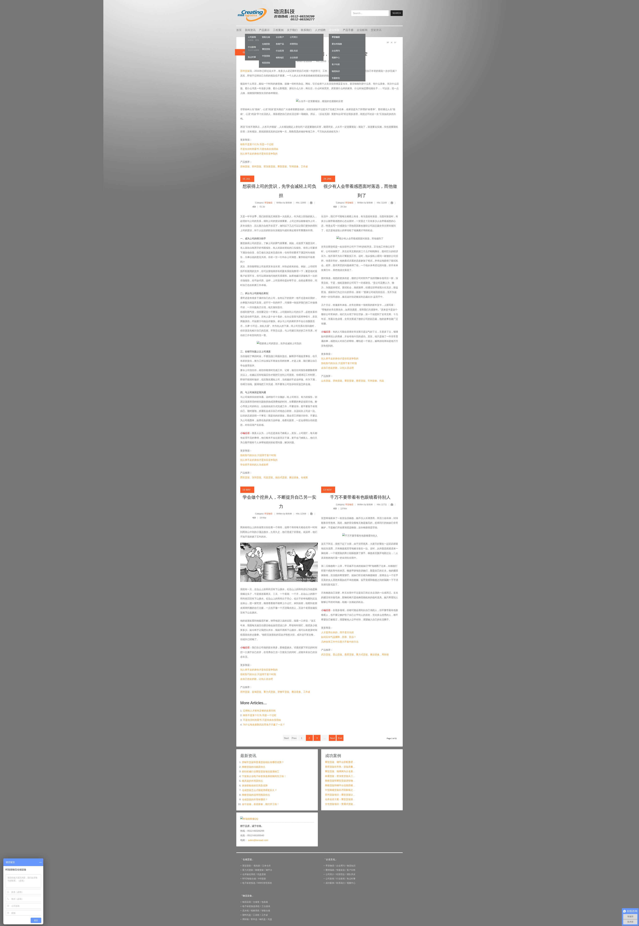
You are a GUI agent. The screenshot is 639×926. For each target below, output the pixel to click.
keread (275, 14)
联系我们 (306, 30)
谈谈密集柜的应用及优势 (255, 785)
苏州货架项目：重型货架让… (340, 794)
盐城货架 (256, 691)
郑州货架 (256, 166)
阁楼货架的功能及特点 (253, 767)
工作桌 (304, 166)
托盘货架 (268, 477)
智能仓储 (265, 910)
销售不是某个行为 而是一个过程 (257, 144)
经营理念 (294, 44)
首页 (239, 30)
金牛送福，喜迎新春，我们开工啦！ (260, 804)
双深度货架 (269, 166)
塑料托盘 (246, 915)
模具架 (257, 865)
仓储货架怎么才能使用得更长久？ (259, 790)
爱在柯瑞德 (337, 44)
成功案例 (329, 883)
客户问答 (336, 64)
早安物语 (336, 37)
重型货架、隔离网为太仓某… (340, 771)
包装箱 (264, 902)
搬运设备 (294, 477)
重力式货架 (269, 691)
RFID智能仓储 (249, 878)
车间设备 (294, 166)
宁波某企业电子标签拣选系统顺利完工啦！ (264, 776)
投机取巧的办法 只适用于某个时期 (258, 455)
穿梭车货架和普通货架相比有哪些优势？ (263, 762)
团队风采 (294, 51)
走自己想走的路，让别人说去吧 (337, 368)
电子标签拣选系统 (251, 906)
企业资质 (294, 57)
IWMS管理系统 (264, 883)
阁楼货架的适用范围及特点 (256, 795)
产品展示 (264, 30)
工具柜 (256, 915)
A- (395, 42)
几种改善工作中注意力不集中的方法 (339, 641)
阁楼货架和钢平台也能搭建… (340, 785)
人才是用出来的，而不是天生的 (337, 632)
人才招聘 (320, 30)
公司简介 (294, 37)
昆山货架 (337, 654)
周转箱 (385, 654)
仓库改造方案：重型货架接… (340, 799)
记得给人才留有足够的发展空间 (259, 710)
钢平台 (269, 870)
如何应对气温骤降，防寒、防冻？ (338, 637)
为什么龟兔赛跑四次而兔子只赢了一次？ (264, 724)
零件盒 (254, 919)
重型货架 (282, 166)
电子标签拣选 (248, 883)
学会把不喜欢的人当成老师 (254, 464)
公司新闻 (329, 878)
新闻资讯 (250, 30)
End (340, 738)
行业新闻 (340, 878)
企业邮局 (362, 30)
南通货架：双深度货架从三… (340, 776)
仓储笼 (304, 477)
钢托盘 (262, 919)
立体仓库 (266, 865)
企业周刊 (336, 51)
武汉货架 (325, 654)
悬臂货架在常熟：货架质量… (340, 766)
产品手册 (348, 30)
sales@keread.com (258, 840)
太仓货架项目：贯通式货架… (340, 804)
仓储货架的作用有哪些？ (255, 799)
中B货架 (262, 878)
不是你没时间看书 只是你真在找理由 (259, 149)
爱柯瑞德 (329, 870)
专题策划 (336, 78)
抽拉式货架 (281, 477)
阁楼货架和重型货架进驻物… (340, 780)
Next (332, 738)
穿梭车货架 (283, 691)
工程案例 (278, 30)
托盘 (381, 380)
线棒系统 (255, 910)
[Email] (254, 207)
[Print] (311, 203)
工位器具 (266, 906)
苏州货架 (245, 71)
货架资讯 (376, 30)
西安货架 (245, 477)
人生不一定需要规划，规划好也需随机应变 (326, 53)
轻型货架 (266, 63)
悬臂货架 (360, 380)
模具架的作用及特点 (252, 781)
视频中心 (336, 57)
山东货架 (325, 380)
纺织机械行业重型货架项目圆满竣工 (260, 771)
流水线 (245, 910)
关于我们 (292, 30)
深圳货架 (256, 477)
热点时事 (351, 878)
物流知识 (336, 71)
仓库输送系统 (248, 874)
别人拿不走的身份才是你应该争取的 (259, 153)
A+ (388, 42)
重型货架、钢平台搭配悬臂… (340, 762)
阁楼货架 (259, 870)
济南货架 (245, 166)
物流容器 (246, 902)
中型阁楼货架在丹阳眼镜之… (340, 790)
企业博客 (334, 30)
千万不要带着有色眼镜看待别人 (360, 497)
